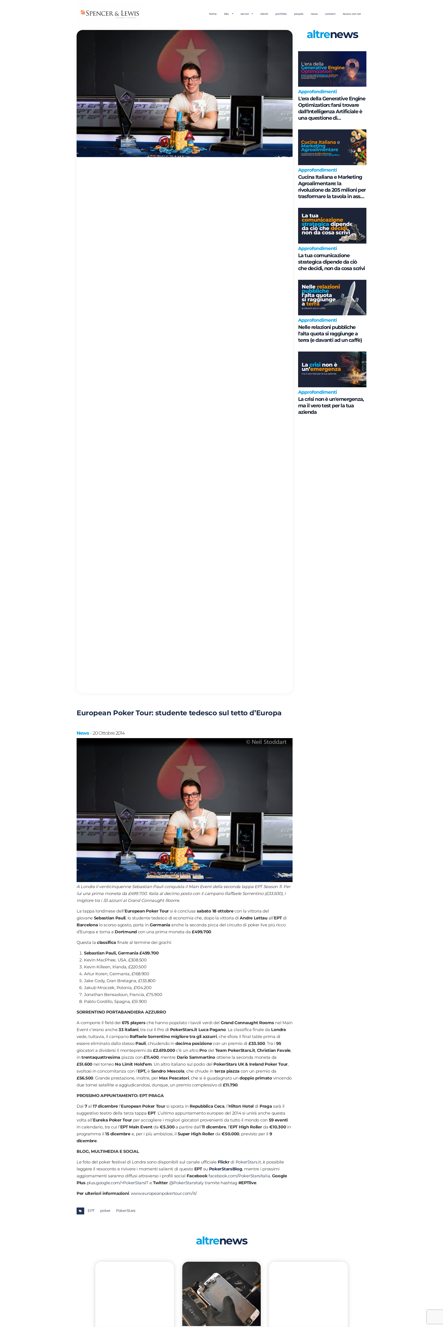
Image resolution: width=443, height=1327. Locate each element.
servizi (245, 13)
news (314, 13)
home (213, 13)
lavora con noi (352, 13)
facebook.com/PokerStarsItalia (239, 1175)
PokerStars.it (248, 1162)
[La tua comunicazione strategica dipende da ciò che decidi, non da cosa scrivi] (332, 226)
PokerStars (125, 1210)
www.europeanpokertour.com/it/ (164, 1193)
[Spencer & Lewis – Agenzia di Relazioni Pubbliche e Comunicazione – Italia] (109, 14)
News (83, 733)
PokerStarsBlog (225, 1169)
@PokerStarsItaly (186, 1182)
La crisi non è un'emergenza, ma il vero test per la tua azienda (331, 405)
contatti (330, 13)
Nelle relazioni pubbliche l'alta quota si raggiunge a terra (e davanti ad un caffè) (330, 333)
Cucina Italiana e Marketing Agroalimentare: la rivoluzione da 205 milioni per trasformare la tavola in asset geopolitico (332, 187)
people (298, 13)
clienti (264, 13)
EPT (91, 1210)
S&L (227, 13)
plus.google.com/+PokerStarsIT (117, 1182)
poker (105, 1210)
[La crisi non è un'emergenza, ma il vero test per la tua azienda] (332, 369)
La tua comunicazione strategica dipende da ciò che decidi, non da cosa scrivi (331, 261)
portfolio (281, 13)
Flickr (224, 1162)
